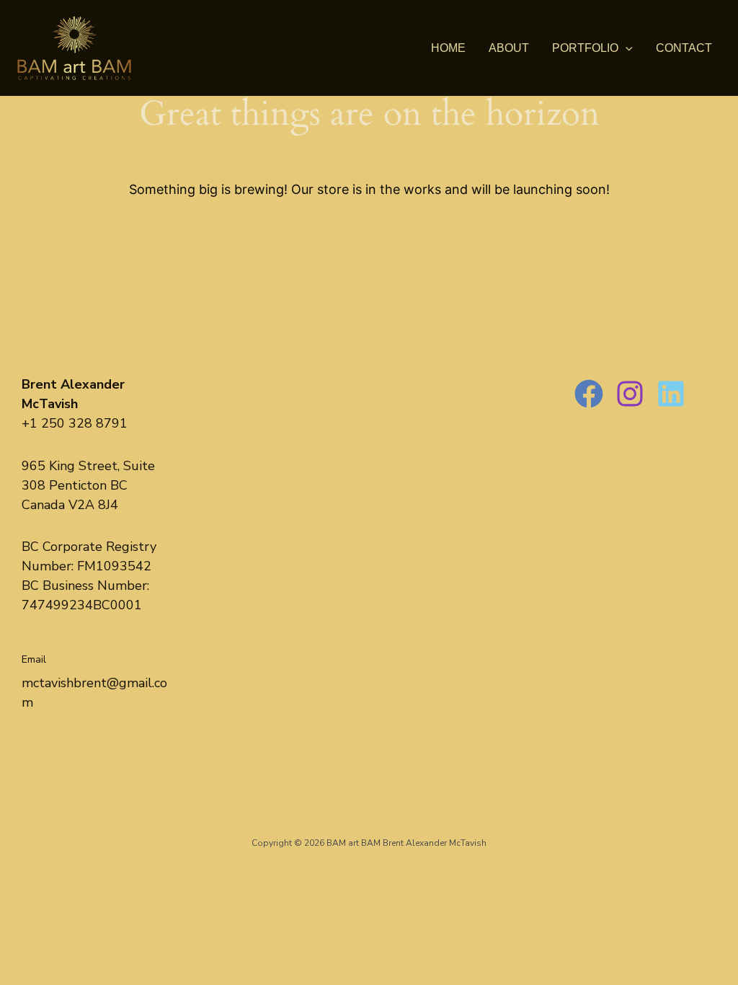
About (509, 48)
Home (448, 48)
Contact (684, 48)
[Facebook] (589, 393)
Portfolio (585, 48)
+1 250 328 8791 (75, 423)
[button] (625, 48)
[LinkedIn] (671, 393)
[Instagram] (630, 393)
